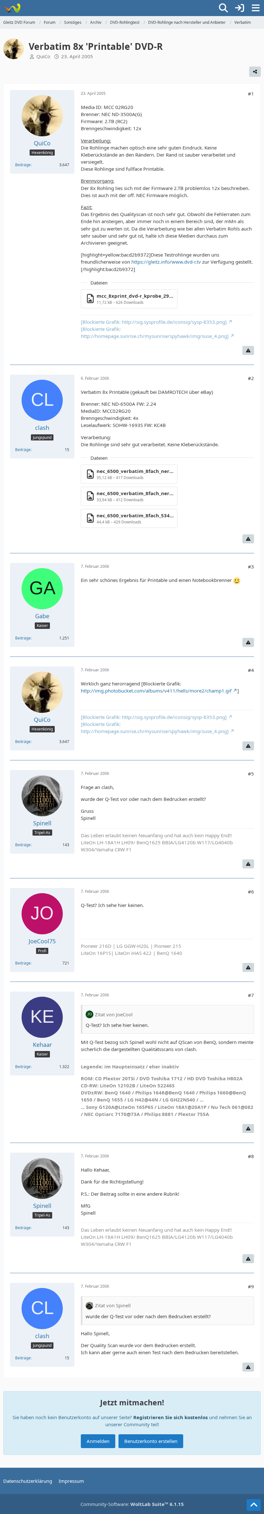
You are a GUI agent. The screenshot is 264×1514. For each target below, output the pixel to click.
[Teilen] (255, 72)
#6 (251, 891)
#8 (251, 1156)
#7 (251, 995)
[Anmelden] (239, 8)
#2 (251, 378)
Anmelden (98, 1441)
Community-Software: (132, 1504)
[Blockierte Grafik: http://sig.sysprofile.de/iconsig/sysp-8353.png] (154, 322)
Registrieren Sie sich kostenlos (170, 1417)
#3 (251, 566)
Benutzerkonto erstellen (150, 1441)
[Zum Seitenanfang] (254, 1505)
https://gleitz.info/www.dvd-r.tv (166, 261)
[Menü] (255, 8)
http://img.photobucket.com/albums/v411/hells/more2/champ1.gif (156, 690)
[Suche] (223, 8)
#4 (251, 670)
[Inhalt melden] (248, 350)
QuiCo (43, 56)
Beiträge (23, 165)
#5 (251, 773)
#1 (251, 93)
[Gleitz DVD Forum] (12, 8)
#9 (251, 1286)
